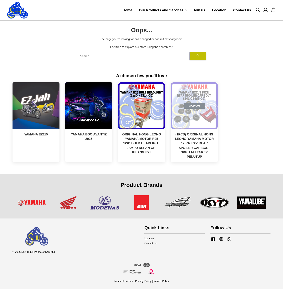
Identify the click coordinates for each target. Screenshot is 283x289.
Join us (199, 10)
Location (219, 10)
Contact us (242, 10)
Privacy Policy (143, 281)
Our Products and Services (161, 10)
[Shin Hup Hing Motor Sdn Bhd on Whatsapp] (229, 240)
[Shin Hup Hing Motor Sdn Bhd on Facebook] (213, 240)
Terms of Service (123, 281)
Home (127, 10)
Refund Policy (161, 281)
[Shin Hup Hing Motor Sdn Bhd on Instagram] (221, 240)
